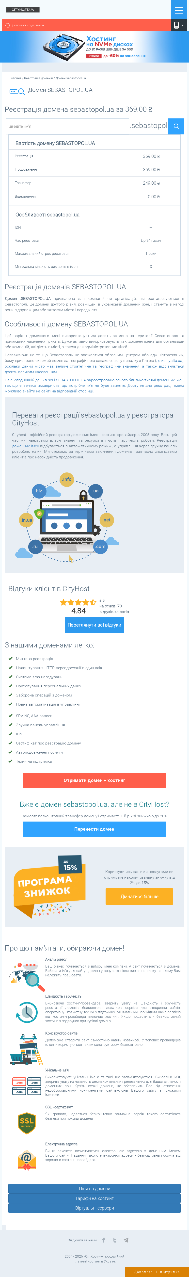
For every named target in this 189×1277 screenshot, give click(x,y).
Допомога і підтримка (28, 25)
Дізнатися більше (139, 896)
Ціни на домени (94, 1188)
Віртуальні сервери (94, 1208)
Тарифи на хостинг (94, 1198)
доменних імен (25, 446)
